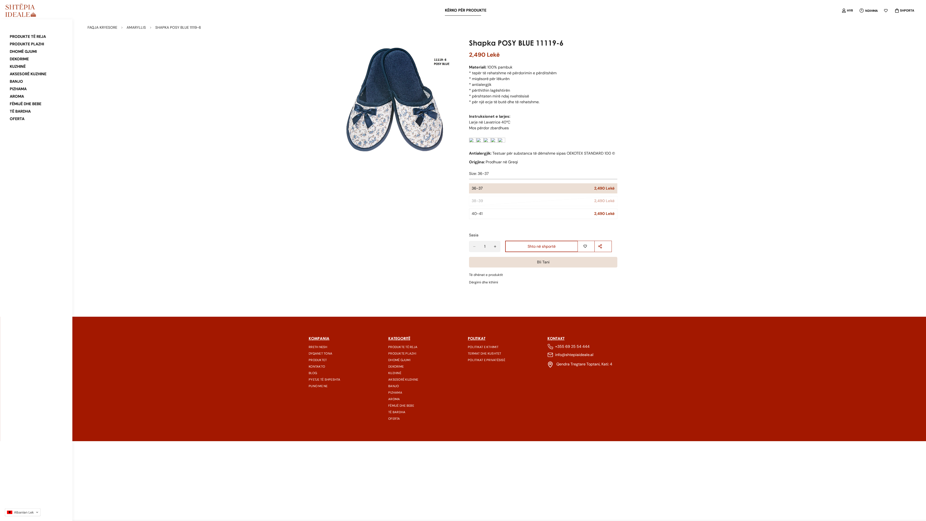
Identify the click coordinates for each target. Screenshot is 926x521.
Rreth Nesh (318, 347)
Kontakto (317, 366)
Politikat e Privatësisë (486, 360)
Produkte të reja (28, 36)
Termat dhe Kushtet (484, 353)
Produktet (318, 360)
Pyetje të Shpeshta (324, 379)
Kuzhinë (18, 66)
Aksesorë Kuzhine (28, 73)
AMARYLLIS (136, 27)
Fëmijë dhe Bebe (25, 103)
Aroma (17, 96)
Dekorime (19, 59)
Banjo (16, 81)
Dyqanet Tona (320, 353)
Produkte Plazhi (27, 44)
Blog (313, 373)
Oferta (17, 118)
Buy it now (543, 262)
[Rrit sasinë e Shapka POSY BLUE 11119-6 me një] (495, 246)
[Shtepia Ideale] (20, 10)
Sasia (473, 235)
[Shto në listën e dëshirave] (585, 246)
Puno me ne (318, 386)
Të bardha (20, 111)
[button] (23, 512)
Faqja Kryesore (102, 27)
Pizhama (18, 88)
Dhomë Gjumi (23, 51)
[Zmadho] (452, 48)
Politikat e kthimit (483, 347)
